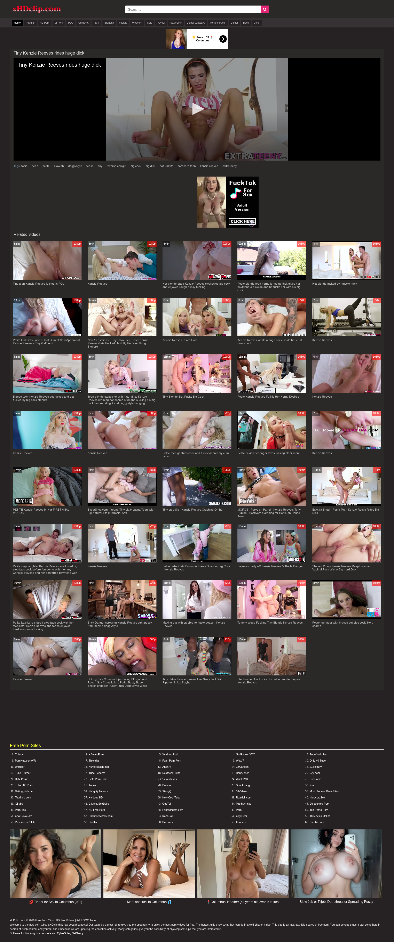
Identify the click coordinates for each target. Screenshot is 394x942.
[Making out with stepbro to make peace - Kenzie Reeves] (197, 617)
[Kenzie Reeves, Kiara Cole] (197, 335)
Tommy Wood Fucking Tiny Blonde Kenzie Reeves (270, 622)
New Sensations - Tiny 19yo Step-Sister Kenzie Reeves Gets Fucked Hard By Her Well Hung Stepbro (118, 343)
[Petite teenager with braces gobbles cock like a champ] (346, 617)
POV (70, 22)
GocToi (166, 803)
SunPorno (315, 779)
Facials (123, 22)
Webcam (137, 22)
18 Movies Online (320, 816)
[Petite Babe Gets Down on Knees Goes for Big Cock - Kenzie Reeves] (197, 561)
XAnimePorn (96, 754)
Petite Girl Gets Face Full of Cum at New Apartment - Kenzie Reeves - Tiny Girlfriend (47, 341)
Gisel (257, 22)
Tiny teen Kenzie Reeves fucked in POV (38, 283)
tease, (90, 166)
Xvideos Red (170, 754)
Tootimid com (23, 797)
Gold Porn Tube (98, 779)
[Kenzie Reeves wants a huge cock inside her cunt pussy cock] (271, 335)
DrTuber (19, 766)
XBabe (19, 803)
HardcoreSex (317, 797)
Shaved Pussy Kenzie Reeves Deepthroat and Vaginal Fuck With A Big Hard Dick (342, 568)
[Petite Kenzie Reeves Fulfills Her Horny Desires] (271, 391)
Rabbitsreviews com (101, 816)
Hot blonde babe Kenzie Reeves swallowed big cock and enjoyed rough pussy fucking (196, 285)
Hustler (93, 822)
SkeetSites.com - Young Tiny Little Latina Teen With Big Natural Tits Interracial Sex (121, 511)
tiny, (101, 166)
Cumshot (83, 22)
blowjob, (59, 166)
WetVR (240, 760)
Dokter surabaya (196, 22)
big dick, (151, 166)
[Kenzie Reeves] (122, 279)
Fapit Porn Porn (171, 760)
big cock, (137, 166)
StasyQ (166, 791)
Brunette (109, 22)
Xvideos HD (96, 797)
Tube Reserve (97, 772)
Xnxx (313, 785)
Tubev (92, 785)
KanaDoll (167, 816)
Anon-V (166, 766)
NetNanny (78, 933)
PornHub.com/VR (25, 760)
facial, (25, 166)
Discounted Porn (319, 803)
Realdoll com (243, 797)
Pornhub (167, 785)
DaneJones (242, 772)
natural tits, (167, 166)
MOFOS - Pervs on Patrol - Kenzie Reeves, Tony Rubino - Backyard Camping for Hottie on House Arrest (269, 513)
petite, (46, 166)
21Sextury (316, 766)
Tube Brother (22, 772)
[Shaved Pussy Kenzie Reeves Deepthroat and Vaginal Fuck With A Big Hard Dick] (346, 561)
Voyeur (161, 22)
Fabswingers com (172, 809)
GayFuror (241, 816)
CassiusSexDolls (99, 803)
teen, (36, 166)
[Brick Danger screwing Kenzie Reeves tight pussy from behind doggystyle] (122, 617)
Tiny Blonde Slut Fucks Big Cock (183, 396)
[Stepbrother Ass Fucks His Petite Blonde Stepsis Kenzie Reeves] (271, 674)
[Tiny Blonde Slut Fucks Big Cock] (197, 391)
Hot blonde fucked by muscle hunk (334, 283)
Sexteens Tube (171, 772)
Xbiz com (241, 822)
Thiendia (94, 760)
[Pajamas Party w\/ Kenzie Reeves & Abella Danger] (271, 561)
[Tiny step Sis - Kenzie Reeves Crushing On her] (197, 504)
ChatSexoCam (23, 816)
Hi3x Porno (21, 779)
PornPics (20, 809)
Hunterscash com (99, 766)
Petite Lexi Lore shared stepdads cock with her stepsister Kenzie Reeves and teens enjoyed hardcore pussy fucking (43, 626)
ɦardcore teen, (187, 166)
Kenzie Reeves (97, 283)
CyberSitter (63, 933)
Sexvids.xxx (169, 779)
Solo (149, 22)
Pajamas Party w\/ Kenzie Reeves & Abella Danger (270, 566)
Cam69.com (317, 822)
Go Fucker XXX (245, 754)
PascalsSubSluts (25, 822)
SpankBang (243, 785)
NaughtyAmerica (98, 791)
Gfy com (315, 772)
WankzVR (242, 779)
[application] (197, 109)
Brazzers (167, 822)
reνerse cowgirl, (117, 166)
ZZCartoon (242, 766)
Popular (30, 22)
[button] (197, 109)
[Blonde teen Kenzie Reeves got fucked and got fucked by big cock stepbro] (47, 391)
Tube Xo (20, 754)
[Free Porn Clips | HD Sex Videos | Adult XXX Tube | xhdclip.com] (36, 12)
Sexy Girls (176, 22)
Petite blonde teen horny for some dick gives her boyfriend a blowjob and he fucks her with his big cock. (268, 287)
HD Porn (44, 22)
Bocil (246, 22)
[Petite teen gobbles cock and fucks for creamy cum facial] (197, 448)
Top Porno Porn (319, 809)
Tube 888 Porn (23, 785)
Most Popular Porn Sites (324, 791)
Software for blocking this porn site (30, 933)
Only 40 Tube (318, 760)
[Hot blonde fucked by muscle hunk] (346, 279)
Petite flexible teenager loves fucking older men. (268, 453)
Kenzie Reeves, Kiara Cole (180, 340)
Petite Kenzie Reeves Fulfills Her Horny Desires (268, 396)
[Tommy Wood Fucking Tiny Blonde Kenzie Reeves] (271, 617)
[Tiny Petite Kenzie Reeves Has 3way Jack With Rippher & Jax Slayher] (197, 674)
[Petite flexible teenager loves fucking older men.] (271, 448)
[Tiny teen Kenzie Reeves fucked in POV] (47, 279)
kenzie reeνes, (210, 166)
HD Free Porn (97, 809)
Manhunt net (243, 803)
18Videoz (241, 791)
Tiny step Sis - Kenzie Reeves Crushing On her (193, 509)
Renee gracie (218, 22)
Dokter (234, 22)
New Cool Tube (171, 797)
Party (96, 22)
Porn (239, 809)
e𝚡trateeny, (229, 166)
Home (17, 22)
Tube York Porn (319, 754)
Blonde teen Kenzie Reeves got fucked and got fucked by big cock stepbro (43, 398)
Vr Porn (59, 22)
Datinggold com (24, 791)
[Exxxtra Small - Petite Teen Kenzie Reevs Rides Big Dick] (346, 504)
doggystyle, (76, 166)
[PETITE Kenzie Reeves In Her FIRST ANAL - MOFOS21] (47, 504)
